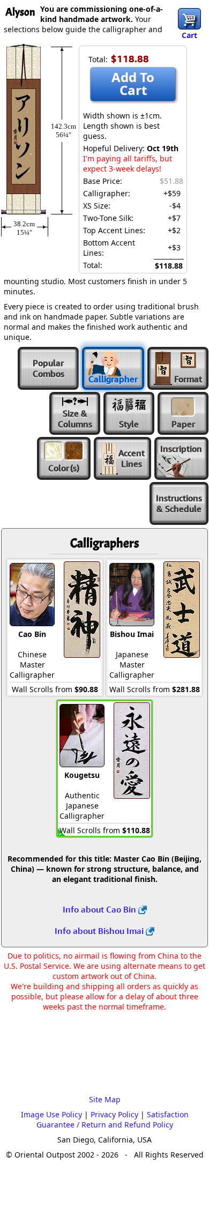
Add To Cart (132, 83)
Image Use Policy (51, 1114)
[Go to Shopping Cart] (189, 18)
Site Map (105, 1099)
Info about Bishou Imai (100, 930)
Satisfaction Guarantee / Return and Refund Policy (112, 1119)
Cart (189, 35)
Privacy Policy (114, 1114)
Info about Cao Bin (100, 909)
